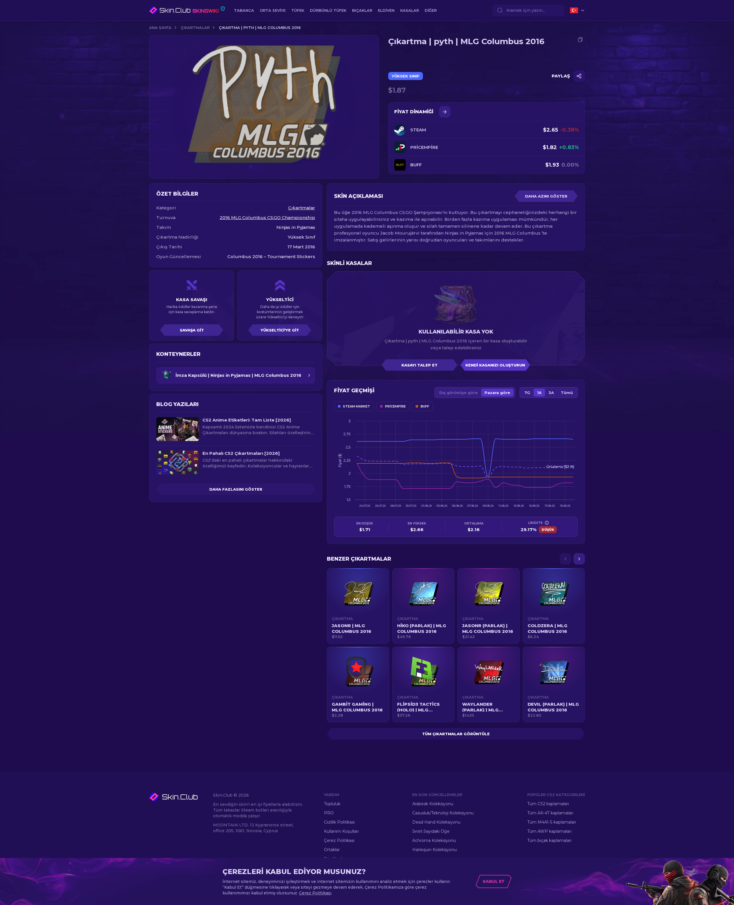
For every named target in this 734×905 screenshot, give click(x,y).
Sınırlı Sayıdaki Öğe (431, 831)
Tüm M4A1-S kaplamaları (551, 822)
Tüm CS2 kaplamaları (548, 803)
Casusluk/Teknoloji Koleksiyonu (443, 813)
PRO (329, 813)
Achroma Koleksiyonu (434, 840)
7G (527, 392)
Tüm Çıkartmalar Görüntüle (456, 734)
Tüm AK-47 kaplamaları (550, 813)
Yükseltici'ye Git (280, 330)
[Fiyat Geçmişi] (444, 112)
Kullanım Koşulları (341, 831)
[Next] (579, 559)
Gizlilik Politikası (339, 822)
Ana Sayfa (160, 27)
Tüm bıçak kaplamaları (549, 840)
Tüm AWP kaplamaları (549, 831)
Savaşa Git (192, 330)
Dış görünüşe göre (458, 392)
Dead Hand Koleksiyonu (436, 822)
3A (551, 392)
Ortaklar (332, 849)
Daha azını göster (546, 196)
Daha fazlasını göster (235, 489)
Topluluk (332, 803)
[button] (358, 605)
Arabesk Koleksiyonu (432, 803)
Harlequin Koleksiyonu (434, 849)
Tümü (567, 392)
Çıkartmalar (195, 27)
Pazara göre (497, 392)
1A (539, 392)
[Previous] (565, 559)
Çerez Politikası (339, 840)
